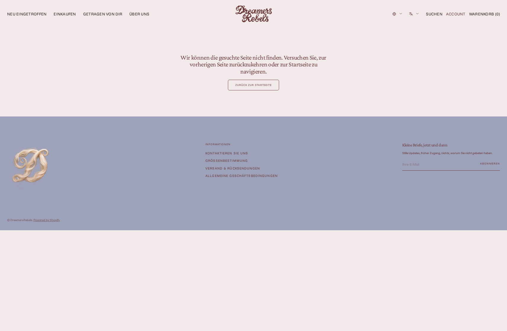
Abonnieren (490, 163)
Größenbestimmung (226, 161)
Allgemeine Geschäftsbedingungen (241, 176)
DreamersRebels (21, 220)
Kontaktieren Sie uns (226, 153)
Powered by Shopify (46, 220)
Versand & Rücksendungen (232, 168)
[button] (434, 14)
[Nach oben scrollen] (498, 322)
